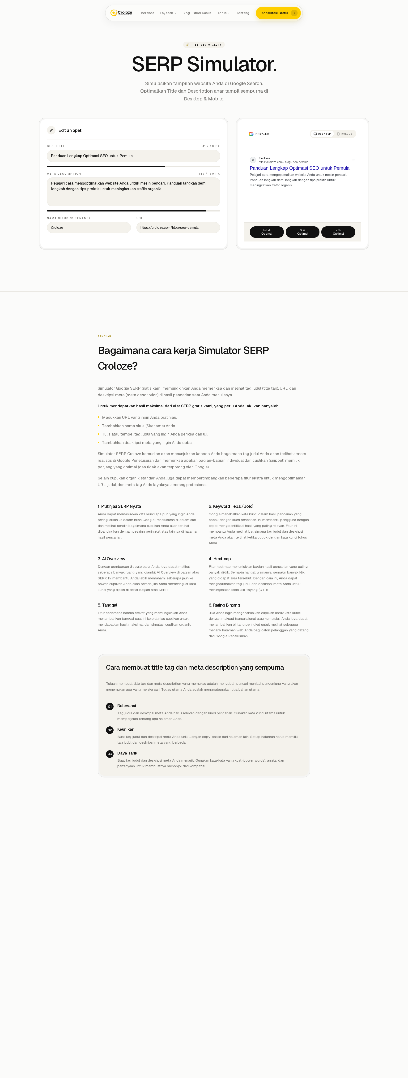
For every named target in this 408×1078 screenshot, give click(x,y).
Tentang (242, 13)
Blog (186, 13)
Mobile (347, 133)
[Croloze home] (122, 13)
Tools (221, 13)
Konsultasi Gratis (275, 13)
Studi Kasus (202, 13)
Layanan (166, 13)
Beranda (147, 13)
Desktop (324, 133)
